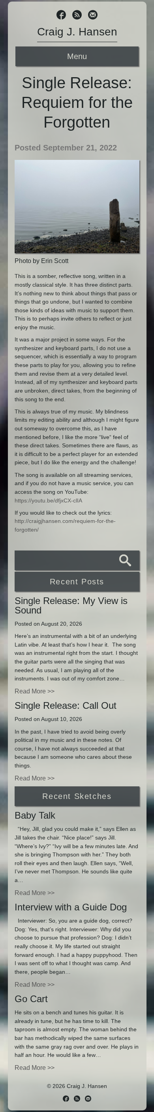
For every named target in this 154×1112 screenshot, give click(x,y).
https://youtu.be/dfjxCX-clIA (48, 500)
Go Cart (31, 998)
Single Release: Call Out (65, 705)
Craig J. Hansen (77, 32)
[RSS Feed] (77, 15)
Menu (77, 56)
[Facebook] (61, 15)
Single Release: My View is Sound (71, 605)
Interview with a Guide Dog (71, 907)
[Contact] (93, 15)
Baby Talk (35, 815)
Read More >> (34, 691)
